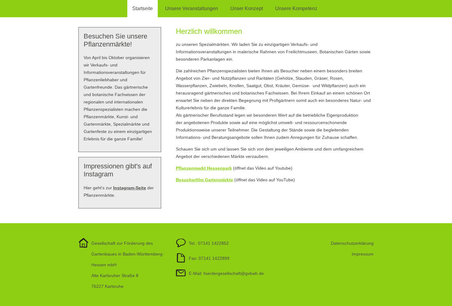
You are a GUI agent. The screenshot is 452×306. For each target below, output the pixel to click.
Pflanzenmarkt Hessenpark (204, 168)
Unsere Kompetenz (296, 8)
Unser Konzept (246, 8)
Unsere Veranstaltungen (191, 8)
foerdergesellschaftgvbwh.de (234, 273)
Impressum (363, 254)
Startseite (142, 8)
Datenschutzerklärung (352, 243)
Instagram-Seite (129, 187)
